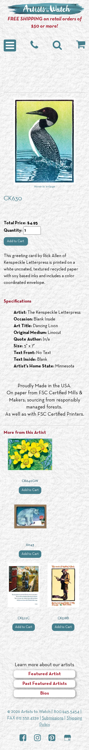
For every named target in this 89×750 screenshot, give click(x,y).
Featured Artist (44, 674)
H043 (30, 545)
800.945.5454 (66, 712)
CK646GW (30, 481)
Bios (44, 693)
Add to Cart (16, 241)
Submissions (53, 718)
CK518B (63, 618)
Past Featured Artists (44, 684)
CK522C (24, 618)
